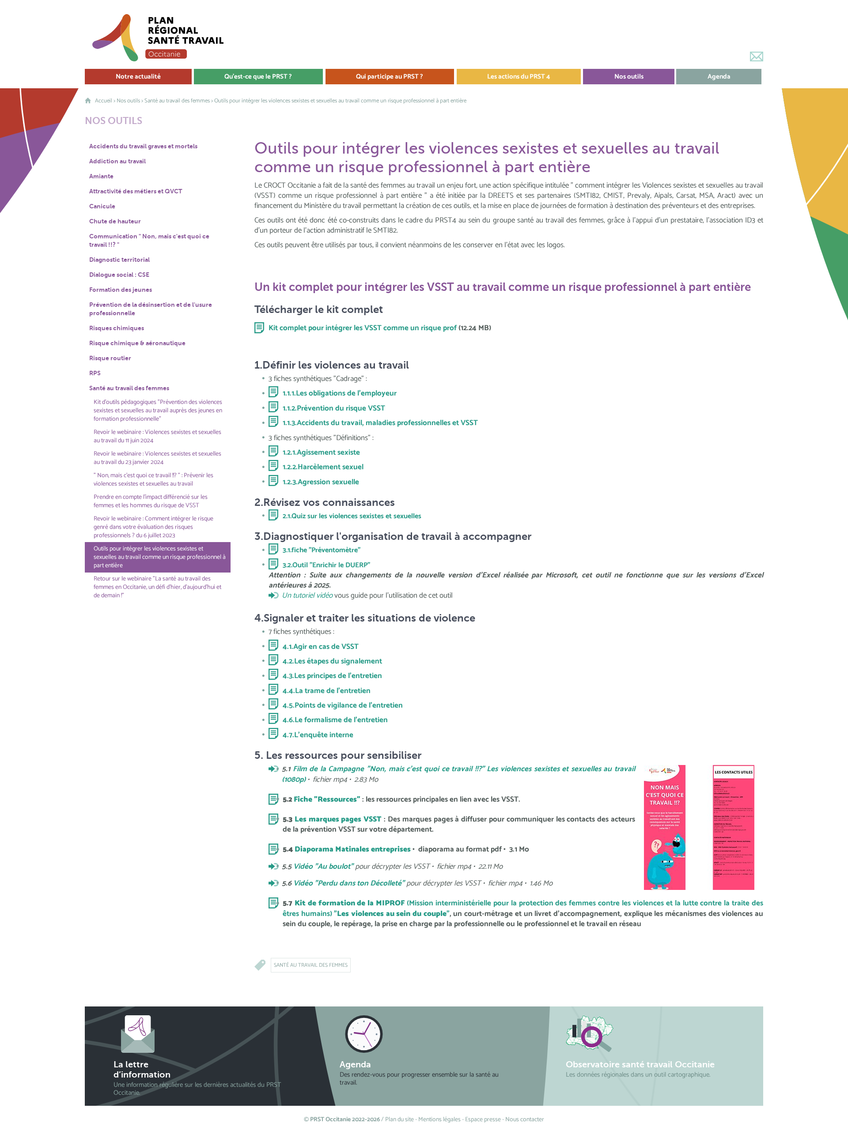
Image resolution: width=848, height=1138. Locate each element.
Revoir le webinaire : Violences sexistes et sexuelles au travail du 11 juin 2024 (157, 436)
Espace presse (483, 1120)
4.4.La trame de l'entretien (327, 691)
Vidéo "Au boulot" (323, 866)
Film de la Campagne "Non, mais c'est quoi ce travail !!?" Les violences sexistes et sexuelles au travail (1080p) (458, 774)
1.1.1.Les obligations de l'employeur (340, 393)
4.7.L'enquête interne (318, 735)
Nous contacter (524, 1120)
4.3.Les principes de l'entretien (332, 676)
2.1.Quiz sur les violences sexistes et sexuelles (352, 516)
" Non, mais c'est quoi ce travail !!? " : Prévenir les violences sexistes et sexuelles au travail (153, 480)
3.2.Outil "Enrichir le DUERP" (326, 565)
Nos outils (128, 101)
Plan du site (399, 1120)
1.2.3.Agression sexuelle (321, 482)
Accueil (103, 101)
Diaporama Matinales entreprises (353, 849)
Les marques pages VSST (338, 819)
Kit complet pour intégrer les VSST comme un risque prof (363, 328)
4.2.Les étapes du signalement (332, 661)
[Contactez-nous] (756, 56)
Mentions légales (439, 1120)
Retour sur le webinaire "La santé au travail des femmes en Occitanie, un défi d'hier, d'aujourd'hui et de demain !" (157, 587)
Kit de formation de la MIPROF (351, 903)
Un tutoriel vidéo (307, 596)
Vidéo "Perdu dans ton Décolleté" (349, 883)
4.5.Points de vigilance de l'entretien (343, 705)
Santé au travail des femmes (177, 101)
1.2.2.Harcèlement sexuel (323, 467)
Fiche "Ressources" (327, 799)
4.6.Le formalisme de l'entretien (335, 720)
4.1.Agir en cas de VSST (321, 647)
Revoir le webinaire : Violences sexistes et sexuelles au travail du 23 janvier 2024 (157, 458)
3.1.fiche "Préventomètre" (321, 550)
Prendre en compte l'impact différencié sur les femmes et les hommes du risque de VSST (151, 501)
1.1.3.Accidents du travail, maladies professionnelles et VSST (380, 423)
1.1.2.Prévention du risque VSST (334, 408)
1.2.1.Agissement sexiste (321, 452)
